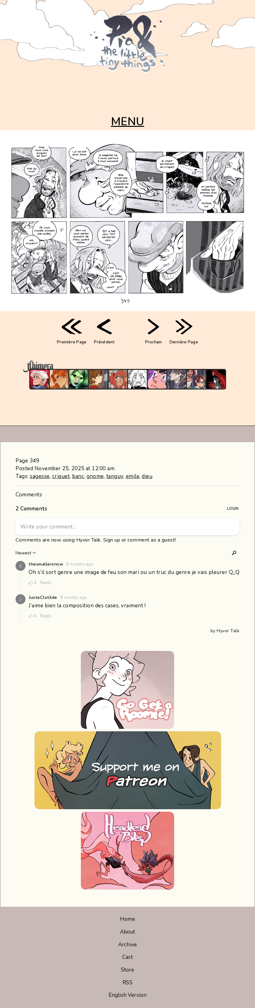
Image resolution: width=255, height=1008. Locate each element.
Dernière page (183, 342)
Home (127, 919)
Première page (71, 342)
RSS (127, 982)
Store (127, 969)
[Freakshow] (98, 379)
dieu (147, 476)
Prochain (153, 342)
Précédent (104, 342)
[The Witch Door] (176, 379)
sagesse (40, 476)
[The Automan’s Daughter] (118, 379)
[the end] (78, 379)
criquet (61, 476)
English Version (127, 995)
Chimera (124, 366)
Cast (127, 957)
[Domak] (137, 379)
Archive (127, 944)
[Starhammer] (157, 379)
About (127, 931)
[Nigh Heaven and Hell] (215, 379)
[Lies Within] (39, 379)
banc (78, 476)
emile (133, 476)
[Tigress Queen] (59, 379)
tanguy (114, 476)
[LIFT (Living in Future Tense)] (196, 379)
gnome (95, 476)
